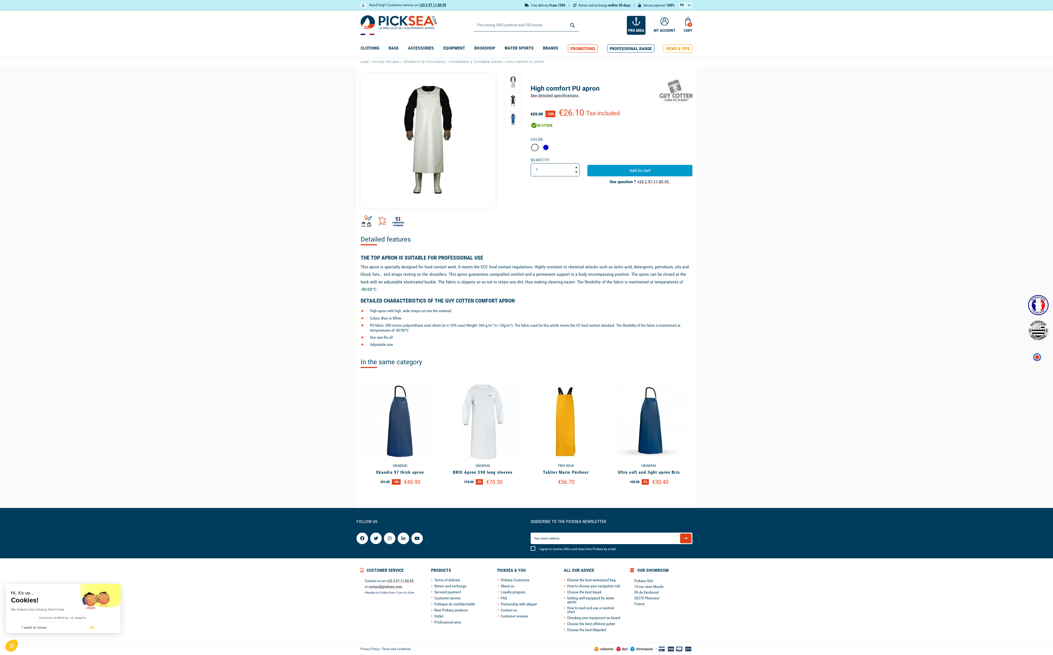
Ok (92, 627)
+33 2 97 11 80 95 (432, 5)
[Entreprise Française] (1038, 305)
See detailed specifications (554, 95)
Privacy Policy (370, 649)
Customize (400, 496)
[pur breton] (1038, 330)
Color (537, 139)
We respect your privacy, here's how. (38, 609)
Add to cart (639, 170)
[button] (583, 48)
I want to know (34, 627)
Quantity (540, 160)
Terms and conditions (396, 649)
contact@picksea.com (385, 586)
